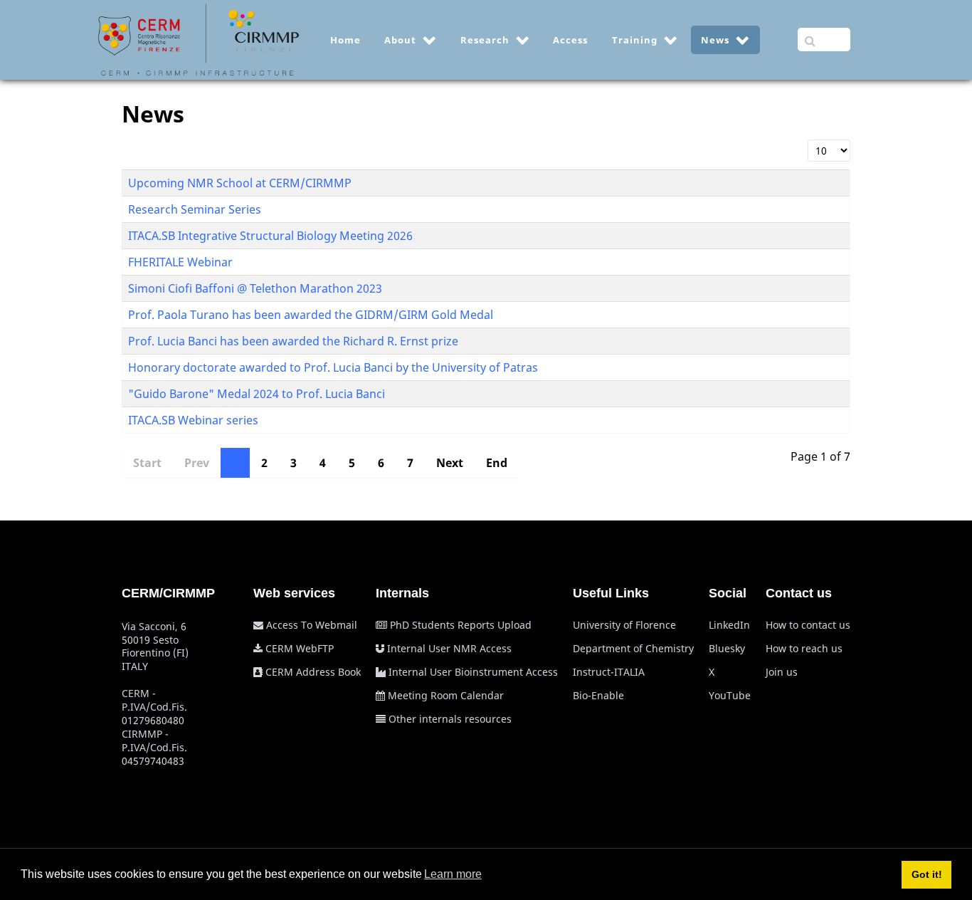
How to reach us (804, 648)
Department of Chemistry (633, 648)
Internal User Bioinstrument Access (473, 672)
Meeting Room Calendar (446, 695)
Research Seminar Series (194, 209)
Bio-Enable (598, 695)
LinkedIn (729, 625)
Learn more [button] (453, 874)
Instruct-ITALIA (609, 672)
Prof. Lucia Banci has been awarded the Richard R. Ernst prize (293, 341)
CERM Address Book (313, 672)
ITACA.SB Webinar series (193, 420)
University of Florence (624, 625)
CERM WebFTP (299, 648)
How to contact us (808, 625)
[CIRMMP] (198, 38)
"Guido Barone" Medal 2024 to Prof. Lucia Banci (256, 394)
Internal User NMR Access (449, 648)
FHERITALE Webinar (180, 262)
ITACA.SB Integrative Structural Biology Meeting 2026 (270, 236)
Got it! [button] (927, 874)
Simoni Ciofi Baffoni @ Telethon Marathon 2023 (255, 288)
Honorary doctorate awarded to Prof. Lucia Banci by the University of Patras (333, 367)
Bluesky (727, 648)
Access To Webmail (311, 625)
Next (449, 463)
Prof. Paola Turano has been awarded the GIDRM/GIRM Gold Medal (310, 315)
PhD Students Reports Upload (461, 625)
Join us (782, 672)
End (496, 463)
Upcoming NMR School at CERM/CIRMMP (240, 183)
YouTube (730, 695)
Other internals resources (450, 719)
